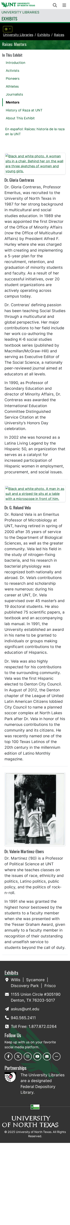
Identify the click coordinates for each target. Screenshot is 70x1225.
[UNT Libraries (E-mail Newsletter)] (47, 1056)
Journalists (14, 94)
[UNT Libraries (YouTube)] (37, 1056)
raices (59, 35)
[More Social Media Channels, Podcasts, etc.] (57, 1056)
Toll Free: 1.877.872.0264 (34, 1026)
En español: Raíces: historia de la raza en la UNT (35, 131)
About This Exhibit (20, 118)
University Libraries (20, 12)
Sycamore (36, 979)
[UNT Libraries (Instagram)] (28, 1056)
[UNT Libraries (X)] (18, 1056)
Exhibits (9, 18)
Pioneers (12, 78)
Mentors (12, 102)
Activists (12, 70)
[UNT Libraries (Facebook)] (8, 1056)
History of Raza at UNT (24, 110)
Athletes (12, 86)
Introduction (15, 63)
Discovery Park (25, 985)
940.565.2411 (23, 1017)
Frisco (50, 985)
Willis (16, 979)
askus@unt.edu (25, 1009)
